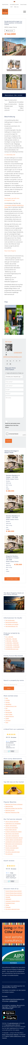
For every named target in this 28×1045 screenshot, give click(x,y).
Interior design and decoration (13, 839)
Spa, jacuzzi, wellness (11, 846)
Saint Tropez (8, 714)
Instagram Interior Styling (12, 901)
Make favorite (10, 30)
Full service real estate (11, 827)
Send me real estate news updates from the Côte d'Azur (12, 425)
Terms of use (9, 1034)
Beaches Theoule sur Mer (12, 812)
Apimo (7, 1036)
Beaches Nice (9, 806)
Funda (11, 1036)
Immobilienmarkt (14, 4)
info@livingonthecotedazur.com (14, 999)
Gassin (7, 718)
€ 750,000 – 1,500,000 (11, 641)
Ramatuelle (8, 712)
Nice (6, 698)
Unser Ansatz (23, 4)
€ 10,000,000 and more (11, 649)
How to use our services (11, 821)
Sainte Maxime (9, 716)
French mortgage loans (11, 848)
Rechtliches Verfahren (11, 622)
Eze (6, 708)
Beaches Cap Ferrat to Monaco (13, 804)
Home (3, 1034)
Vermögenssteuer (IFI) (11, 626)
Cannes (7, 702)
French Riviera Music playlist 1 (13, 891)
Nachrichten (5, 4)
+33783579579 (18, 352)
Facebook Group (10, 903)
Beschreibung (9, 95)
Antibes (7, 700)
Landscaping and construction (13, 841)
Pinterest (7, 907)
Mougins (7, 710)
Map (15, 95)
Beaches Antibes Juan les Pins (13, 808)
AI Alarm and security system (13, 831)
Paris (6, 722)
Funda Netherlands (13, 1023)
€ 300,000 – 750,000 (11, 639)
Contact (19, 95)
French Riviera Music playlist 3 (13, 895)
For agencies (8, 854)
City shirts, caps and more (12, 852)
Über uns (16, 6)
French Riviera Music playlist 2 (13, 893)
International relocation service (14, 837)
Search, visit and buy (11, 825)
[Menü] (24, 12)
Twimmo (4, 1038)
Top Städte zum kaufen (11, 624)
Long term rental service (12, 835)
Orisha (23, 1036)
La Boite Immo (17, 1036)
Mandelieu (8, 704)
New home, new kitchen (12, 833)
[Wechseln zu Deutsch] (14, 2)
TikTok (7, 905)
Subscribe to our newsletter (13, 823)
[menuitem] (5, 4)
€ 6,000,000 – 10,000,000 (12, 647)
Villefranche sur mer (11, 706)
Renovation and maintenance (13, 843)
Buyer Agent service (11, 829)
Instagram (8, 899)
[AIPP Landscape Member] (13, 955)
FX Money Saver (9, 850)
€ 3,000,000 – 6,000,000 (12, 645)
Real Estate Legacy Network (12, 1025)
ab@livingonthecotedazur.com (12, 356)
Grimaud (7, 720)
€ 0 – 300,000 (9, 637)
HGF (11, 6)
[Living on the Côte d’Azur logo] (11, 12)
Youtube (7, 897)
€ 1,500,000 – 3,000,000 (11, 643)
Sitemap (16, 1034)
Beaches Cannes (10, 810)
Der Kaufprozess (9, 620)
